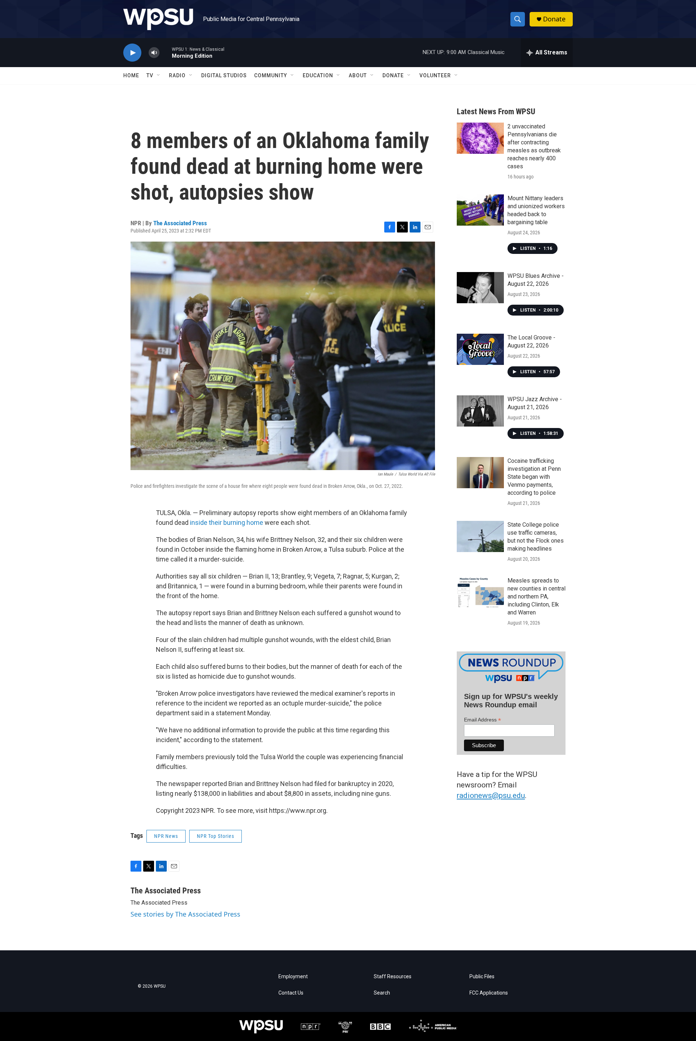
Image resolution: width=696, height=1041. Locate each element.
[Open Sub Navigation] (159, 75)
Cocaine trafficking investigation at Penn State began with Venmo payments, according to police (534, 476)
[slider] (166, 52)
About (358, 75)
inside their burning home (226, 522)
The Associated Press (180, 223)
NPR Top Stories (215, 836)
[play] (132, 53)
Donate (554, 19)
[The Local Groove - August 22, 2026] (480, 349)
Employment (293, 976)
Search (382, 993)
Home (131, 75)
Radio (177, 75)
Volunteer (435, 75)
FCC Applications (488, 993)
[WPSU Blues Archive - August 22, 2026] (480, 287)
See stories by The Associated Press (185, 914)
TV (149, 75)
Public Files (481, 976)
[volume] (154, 53)
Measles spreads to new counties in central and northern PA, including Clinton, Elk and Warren (537, 596)
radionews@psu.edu (491, 795)
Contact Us (290, 993)
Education (318, 75)
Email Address (482, 719)
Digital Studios (224, 75)
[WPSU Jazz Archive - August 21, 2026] (480, 411)
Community (270, 75)
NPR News (166, 836)
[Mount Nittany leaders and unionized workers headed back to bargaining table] (480, 210)
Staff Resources (392, 976)
